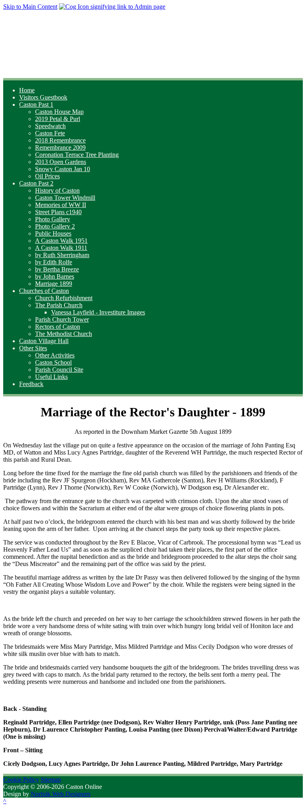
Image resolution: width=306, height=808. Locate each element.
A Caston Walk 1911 (61, 247)
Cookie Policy (21, 779)
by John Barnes (54, 276)
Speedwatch (50, 126)
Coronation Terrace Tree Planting (77, 154)
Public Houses (53, 233)
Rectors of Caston (57, 326)
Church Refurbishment (63, 298)
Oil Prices (47, 176)
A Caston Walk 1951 (61, 240)
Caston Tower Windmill (65, 197)
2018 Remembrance (60, 140)
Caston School (53, 362)
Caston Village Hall (44, 341)
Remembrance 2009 (60, 147)
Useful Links (51, 376)
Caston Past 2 (36, 183)
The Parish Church (58, 305)
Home (27, 90)
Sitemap (51, 779)
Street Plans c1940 (58, 212)
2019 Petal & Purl (57, 118)
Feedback (31, 384)
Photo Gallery (52, 219)
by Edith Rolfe (53, 262)
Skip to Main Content (30, 6)
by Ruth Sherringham (62, 255)
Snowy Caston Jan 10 (62, 169)
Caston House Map (59, 111)
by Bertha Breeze (57, 269)
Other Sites (33, 348)
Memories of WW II (60, 204)
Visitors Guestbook (43, 97)
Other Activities (55, 355)
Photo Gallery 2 (55, 226)
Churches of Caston (44, 290)
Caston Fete (50, 133)
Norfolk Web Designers (60, 793)
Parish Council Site (59, 369)
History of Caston (57, 190)
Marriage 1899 (53, 283)
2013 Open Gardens (60, 161)
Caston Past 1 (36, 104)
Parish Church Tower (62, 319)
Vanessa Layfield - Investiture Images (98, 312)
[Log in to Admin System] (112, 6)
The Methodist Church (63, 333)
